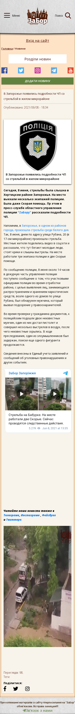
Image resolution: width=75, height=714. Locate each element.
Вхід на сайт (37, 41)
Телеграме (11, 515)
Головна (7, 48)
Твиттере (13, 519)
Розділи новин (37, 59)
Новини (20, 48)
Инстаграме (30, 515)
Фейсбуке (49, 515)
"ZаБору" (24, 212)
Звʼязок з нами (39, 710)
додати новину (37, 81)
